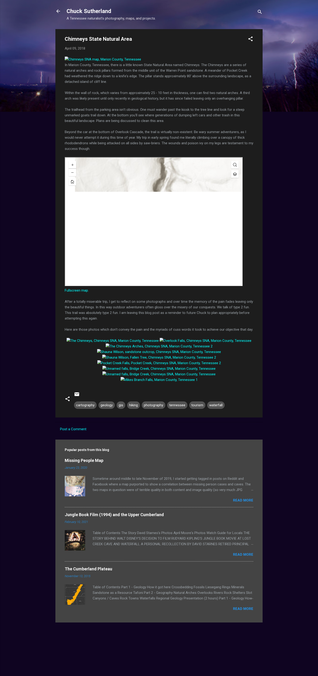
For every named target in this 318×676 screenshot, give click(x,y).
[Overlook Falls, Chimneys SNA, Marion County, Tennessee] (205, 341)
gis (121, 405)
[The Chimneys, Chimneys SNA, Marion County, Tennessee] (113, 341)
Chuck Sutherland (89, 11)
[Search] (260, 13)
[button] (250, 39)
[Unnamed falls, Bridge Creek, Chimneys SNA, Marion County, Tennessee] (159, 369)
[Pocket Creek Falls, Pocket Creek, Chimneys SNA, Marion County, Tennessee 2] (159, 363)
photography (153, 405)
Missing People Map (84, 460)
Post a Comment (73, 429)
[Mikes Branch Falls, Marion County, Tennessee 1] (159, 380)
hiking (133, 405)
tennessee (177, 405)
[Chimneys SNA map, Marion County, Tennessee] (103, 59)
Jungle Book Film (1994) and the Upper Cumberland (114, 514)
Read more (243, 500)
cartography (85, 405)
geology (107, 405)
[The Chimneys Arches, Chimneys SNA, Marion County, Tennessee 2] (159, 346)
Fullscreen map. (77, 290)
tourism (197, 405)
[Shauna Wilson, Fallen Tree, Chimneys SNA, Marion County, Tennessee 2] (159, 357)
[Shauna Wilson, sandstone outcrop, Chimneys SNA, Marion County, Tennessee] (159, 352)
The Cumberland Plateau (88, 568)
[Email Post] (77, 396)
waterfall (216, 405)
